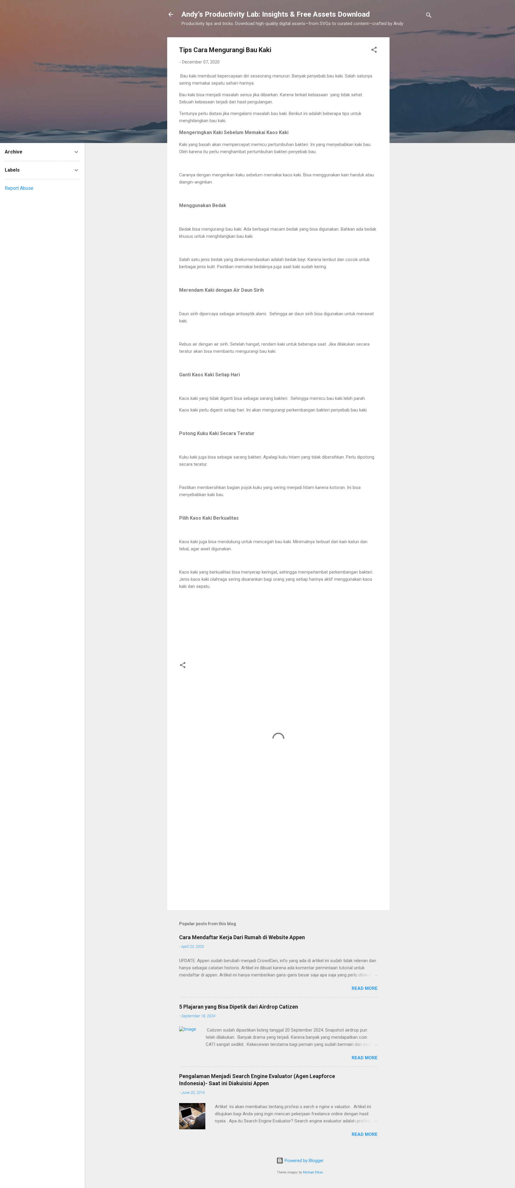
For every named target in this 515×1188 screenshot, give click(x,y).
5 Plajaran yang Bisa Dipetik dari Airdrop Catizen (238, 1007)
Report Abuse (19, 188)
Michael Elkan (313, 1172)
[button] (374, 50)
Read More (365, 988)
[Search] (428, 16)
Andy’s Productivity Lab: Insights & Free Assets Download (276, 14)
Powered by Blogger (303, 1160)
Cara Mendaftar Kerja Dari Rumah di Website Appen (242, 937)
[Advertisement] (413, 126)
